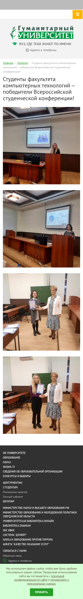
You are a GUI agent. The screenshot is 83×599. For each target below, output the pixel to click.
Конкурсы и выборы (16, 476)
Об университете (14, 453)
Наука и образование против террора (28, 539)
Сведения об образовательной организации (32, 471)
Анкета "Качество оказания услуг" (26, 544)
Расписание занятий (15, 492)
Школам (8, 501)
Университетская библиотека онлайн (28, 521)
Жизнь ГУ (9, 467)
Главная (8, 63)
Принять (41, 592)
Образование (11, 457)
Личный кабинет (13, 496)
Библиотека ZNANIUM (17, 525)
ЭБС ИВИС (9, 530)
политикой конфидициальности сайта (39, 578)
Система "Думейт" (15, 535)
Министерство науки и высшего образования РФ (36, 508)
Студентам (10, 487)
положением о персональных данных (48, 581)
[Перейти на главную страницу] (41, 32)
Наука (7, 462)
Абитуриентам (12, 482)
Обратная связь (12, 555)
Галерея (22, 63)
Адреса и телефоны (20, 560)
